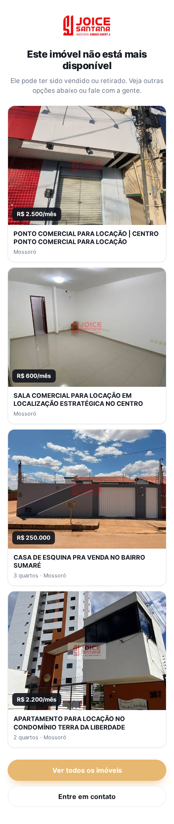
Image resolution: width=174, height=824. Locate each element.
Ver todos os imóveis (87, 770)
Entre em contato (87, 796)
